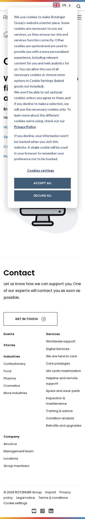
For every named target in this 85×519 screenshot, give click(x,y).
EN (64, 5)
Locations (11, 459)
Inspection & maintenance (56, 401)
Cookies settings (40, 170)
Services (53, 334)
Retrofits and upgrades (63, 426)
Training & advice (59, 411)
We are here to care (61, 356)
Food (7, 371)
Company (12, 437)
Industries (12, 356)
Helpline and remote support (62, 381)
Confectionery (15, 364)
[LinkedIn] (51, 511)
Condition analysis (60, 418)
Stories (9, 345)
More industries (15, 393)
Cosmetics (12, 386)
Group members (16, 466)
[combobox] (64, 5)
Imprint (50, 492)
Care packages (58, 363)
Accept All (43, 183)
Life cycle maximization (63, 371)
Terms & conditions (53, 498)
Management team (19, 451)
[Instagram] (42, 511)
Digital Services (57, 349)
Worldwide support (60, 341)
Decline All (43, 196)
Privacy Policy (25, 127)
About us (10, 444)
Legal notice (25, 498)
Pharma (10, 378)
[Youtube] (34, 511)
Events (9, 334)
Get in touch (26, 319)
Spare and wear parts (63, 391)
